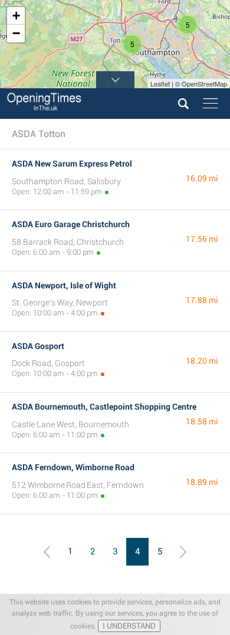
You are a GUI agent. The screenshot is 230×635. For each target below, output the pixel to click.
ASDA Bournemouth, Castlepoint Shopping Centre (104, 406)
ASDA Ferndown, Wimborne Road (73, 467)
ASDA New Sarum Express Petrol (72, 163)
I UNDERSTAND (129, 625)
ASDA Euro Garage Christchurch (71, 224)
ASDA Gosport (38, 346)
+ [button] (16, 15)
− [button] (16, 33)
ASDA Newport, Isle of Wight (64, 285)
